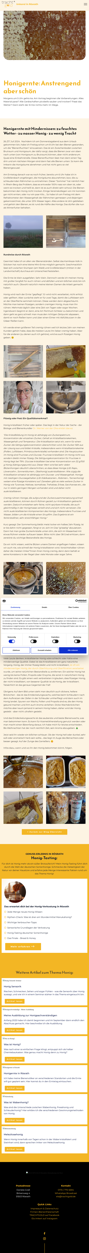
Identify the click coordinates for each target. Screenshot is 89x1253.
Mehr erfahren (21, 946)
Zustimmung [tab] (15, 607)
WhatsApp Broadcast (66, 1193)
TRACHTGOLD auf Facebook (44, 1215)
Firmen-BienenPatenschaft (44, 1212)
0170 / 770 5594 (66, 1190)
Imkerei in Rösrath (27, 4)
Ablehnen (16, 650)
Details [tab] (44, 607)
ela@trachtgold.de (66, 1196)
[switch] (33, 641)
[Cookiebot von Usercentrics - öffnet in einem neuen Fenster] (77, 601)
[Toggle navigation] (85, 4)
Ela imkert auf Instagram (44, 1218)
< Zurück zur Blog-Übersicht (44, 832)
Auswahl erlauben (44, 650)
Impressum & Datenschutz (45, 1208)
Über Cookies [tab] (73, 607)
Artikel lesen (15, 1001)
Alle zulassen (73, 650)
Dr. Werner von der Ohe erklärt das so (52, 428)
